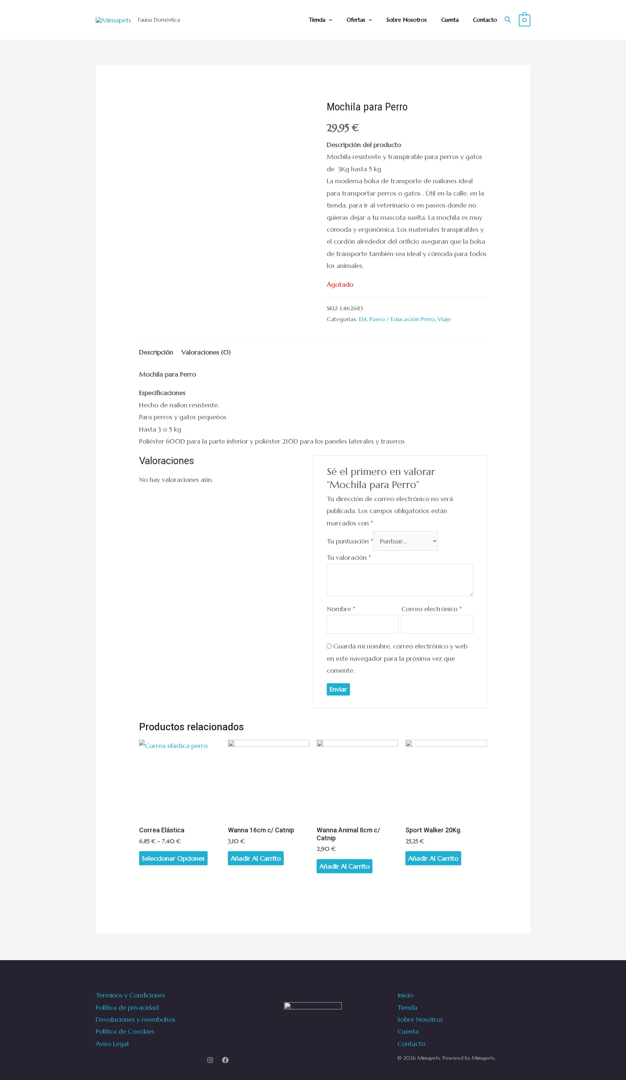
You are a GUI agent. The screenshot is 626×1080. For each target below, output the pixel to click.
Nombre (341, 609)
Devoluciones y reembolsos (135, 1019)
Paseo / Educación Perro (402, 319)
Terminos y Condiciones (130, 995)
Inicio (405, 995)
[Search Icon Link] (508, 20)
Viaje (444, 319)
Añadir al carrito (256, 858)
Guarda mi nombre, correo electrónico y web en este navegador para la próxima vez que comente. (397, 658)
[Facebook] (225, 1060)
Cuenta (450, 19)
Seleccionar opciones (173, 858)
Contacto (485, 19)
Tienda (317, 19)
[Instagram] (210, 1060)
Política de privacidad (127, 1007)
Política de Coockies (125, 1031)
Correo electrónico (431, 609)
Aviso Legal (112, 1043)
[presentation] (328, 20)
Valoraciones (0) (206, 352)
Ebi (363, 319)
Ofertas (356, 19)
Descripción (156, 352)
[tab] (156, 352)
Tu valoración (349, 557)
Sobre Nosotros (407, 19)
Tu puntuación (350, 541)
